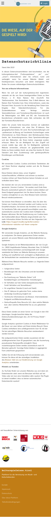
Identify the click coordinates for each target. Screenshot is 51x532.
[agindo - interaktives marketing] (7, 448)
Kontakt (5, 485)
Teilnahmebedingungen (11, 502)
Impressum (6, 489)
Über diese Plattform (10, 497)
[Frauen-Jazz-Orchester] (45, 448)
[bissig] (27, 448)
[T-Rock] (15, 438)
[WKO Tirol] (40, 438)
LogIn (45, 3)
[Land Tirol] (24, 438)
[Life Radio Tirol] (6, 458)
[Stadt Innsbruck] (6, 438)
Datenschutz (7, 493)
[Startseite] (22, 3)
